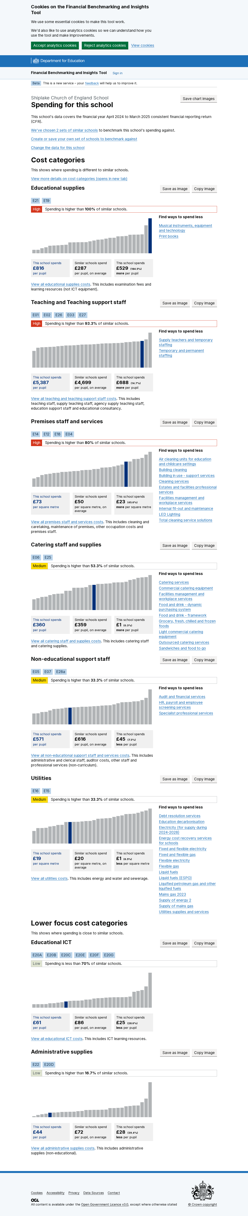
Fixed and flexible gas (177, 854)
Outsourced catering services (184, 642)
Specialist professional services (186, 713)
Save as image (176, 189)
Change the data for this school (57, 148)
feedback (92, 83)
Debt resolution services (180, 816)
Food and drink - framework (183, 615)
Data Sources (93, 1193)
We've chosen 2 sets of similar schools (64, 130)
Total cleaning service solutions (185, 520)
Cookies (37, 1193)
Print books (168, 236)
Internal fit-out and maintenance (186, 508)
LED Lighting (169, 514)
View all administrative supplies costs (63, 1148)
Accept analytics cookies (55, 45)
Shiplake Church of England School (69, 98)
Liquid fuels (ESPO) (175, 878)
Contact (114, 1193)
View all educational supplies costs (60, 284)
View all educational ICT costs (57, 1039)
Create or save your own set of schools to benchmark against (84, 139)
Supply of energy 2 (175, 900)
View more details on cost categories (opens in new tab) (79, 179)
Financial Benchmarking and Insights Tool (69, 73)
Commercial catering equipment (186, 588)
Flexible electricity (174, 860)
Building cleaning (173, 470)
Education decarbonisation (181, 822)
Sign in (117, 73)
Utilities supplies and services (184, 912)
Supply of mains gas (176, 906)
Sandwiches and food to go (182, 648)
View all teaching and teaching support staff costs (73, 398)
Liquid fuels (168, 872)
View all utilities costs (49, 878)
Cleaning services (174, 481)
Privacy (73, 1193)
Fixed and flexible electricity (183, 849)
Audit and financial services (182, 697)
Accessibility (55, 1193)
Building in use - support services (187, 475)
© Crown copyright (202, 1204)
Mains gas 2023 (172, 894)
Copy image (205, 189)
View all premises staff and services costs (67, 522)
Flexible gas (169, 866)
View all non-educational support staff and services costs (80, 755)
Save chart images (199, 99)
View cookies (142, 45)
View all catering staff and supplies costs (66, 641)
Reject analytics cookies (105, 45)
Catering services (174, 582)
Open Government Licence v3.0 (104, 1204)
